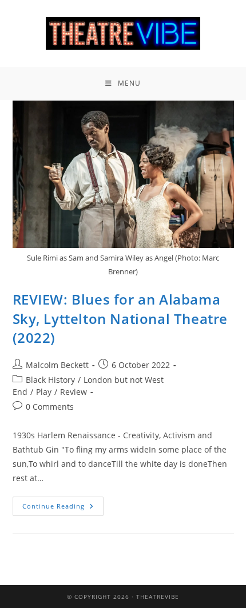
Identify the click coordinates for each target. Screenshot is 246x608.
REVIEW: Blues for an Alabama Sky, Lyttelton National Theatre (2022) (120, 318)
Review (73, 391)
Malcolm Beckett (57, 364)
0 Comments (50, 406)
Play (43, 391)
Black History (50, 379)
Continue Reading (63, 503)
